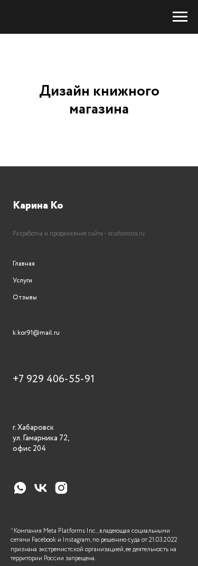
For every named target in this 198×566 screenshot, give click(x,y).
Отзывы (25, 297)
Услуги (22, 280)
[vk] (40, 492)
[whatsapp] (20, 492)
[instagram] (61, 492)
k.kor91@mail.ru (36, 332)
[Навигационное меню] (180, 17)
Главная (24, 263)
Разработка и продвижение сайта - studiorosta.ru (79, 233)
